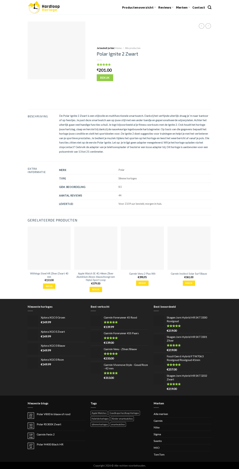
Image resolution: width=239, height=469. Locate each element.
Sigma (157, 434)
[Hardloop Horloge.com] (44, 7)
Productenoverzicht (138, 7)
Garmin (158, 420)
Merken (182, 7)
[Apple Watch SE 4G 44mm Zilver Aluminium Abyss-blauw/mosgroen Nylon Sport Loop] (95, 248)
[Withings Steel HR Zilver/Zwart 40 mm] (49, 248)
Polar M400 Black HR (50, 444)
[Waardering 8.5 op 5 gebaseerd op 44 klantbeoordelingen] (151, 64)
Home (118, 48)
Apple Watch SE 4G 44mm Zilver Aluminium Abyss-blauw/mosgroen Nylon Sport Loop (95, 276)
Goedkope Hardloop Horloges (124, 413)
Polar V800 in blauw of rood (53, 414)
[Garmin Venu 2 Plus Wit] (142, 248)
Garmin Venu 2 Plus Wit (142, 273)
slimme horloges (100, 424)
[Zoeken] (209, 7)
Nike (157, 427)
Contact (198, 7)
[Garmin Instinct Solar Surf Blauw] (189, 248)
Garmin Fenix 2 (46, 434)
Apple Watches (99, 413)
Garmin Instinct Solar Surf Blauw (189, 273)
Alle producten (132, 48)
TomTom (159, 454)
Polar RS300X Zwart (49, 424)
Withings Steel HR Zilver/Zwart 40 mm (49, 275)
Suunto (158, 440)
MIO (157, 447)
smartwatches (118, 424)
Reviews (164, 7)
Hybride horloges (100, 418)
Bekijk (105, 77)
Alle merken (161, 414)
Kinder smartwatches (122, 418)
